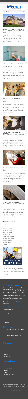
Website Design (11, 393)
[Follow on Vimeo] (14, 391)
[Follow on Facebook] (6, 391)
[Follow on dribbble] (22, 391)
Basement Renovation (7, 232)
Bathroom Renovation (7, 230)
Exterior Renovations (7, 240)
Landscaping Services (7, 244)
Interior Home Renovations (8, 238)
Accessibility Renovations (8, 236)
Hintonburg (6, 372)
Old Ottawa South (8, 368)
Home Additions (6, 226)
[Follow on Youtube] (17, 391)
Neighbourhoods (9, 361)
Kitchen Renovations (7, 228)
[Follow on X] (11, 391)
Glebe (5, 363)
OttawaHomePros (8, 30)
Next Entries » (22, 220)
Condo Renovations (7, 234)
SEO (15, 393)
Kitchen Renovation (8, 309)
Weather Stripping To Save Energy (12, 202)
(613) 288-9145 (8, 1)
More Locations (7, 356)
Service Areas (7, 343)
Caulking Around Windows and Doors (13, 167)
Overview (5, 224)
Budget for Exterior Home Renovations (13, 29)
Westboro (6, 370)
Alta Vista (6, 366)
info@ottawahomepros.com (14, 335)
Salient (19, 393)
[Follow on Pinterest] (19, 391)
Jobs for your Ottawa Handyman (11, 98)
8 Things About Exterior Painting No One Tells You (13, 64)
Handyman (6, 322)
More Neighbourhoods (9, 374)
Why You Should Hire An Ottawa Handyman (11, 133)
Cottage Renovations (7, 242)
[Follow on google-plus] (9, 391)
